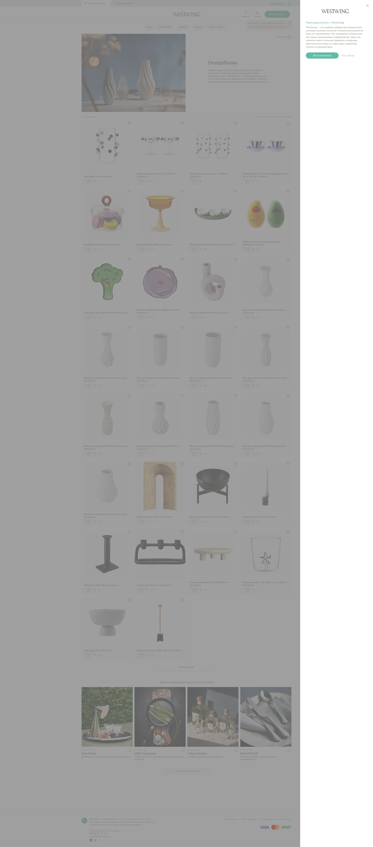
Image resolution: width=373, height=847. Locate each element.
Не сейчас (348, 55)
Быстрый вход (322, 55)
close (367, 5)
